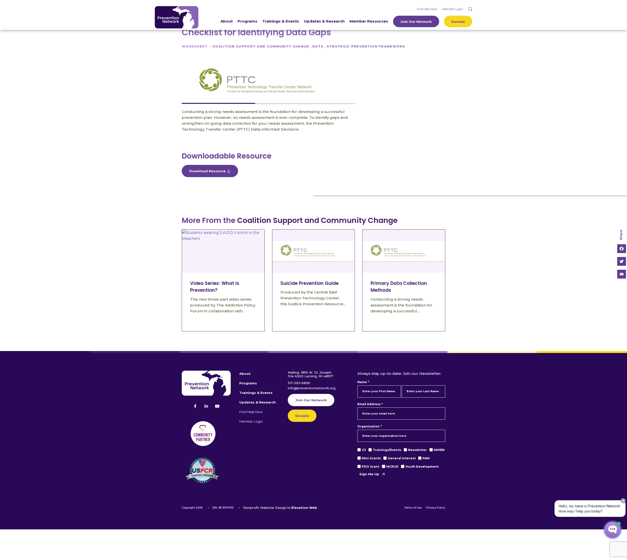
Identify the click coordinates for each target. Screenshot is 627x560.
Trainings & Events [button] (256, 393)
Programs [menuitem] (247, 21)
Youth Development (422, 466)
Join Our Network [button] (311, 400)
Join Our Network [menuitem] (416, 22)
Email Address (370, 404)
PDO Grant (370, 466)
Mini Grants (371, 458)
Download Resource (207, 171)
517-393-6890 (299, 383)
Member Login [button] (251, 421)
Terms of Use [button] (413, 507)
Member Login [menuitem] (452, 9)
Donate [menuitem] (458, 22)
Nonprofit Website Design (265, 508)
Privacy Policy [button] (435, 507)
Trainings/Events (387, 450)
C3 (364, 450)
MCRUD (392, 466)
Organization (369, 426)
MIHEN (439, 450)
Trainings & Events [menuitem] (280, 21)
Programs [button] (248, 383)
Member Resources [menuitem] (369, 21)
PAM (426, 458)
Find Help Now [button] (251, 412)
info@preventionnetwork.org (312, 388)
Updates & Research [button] (257, 402)
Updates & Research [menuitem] (324, 21)
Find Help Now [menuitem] (427, 9)
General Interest (402, 458)
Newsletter (417, 450)
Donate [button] (302, 416)
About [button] (245, 374)
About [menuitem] (226, 21)
